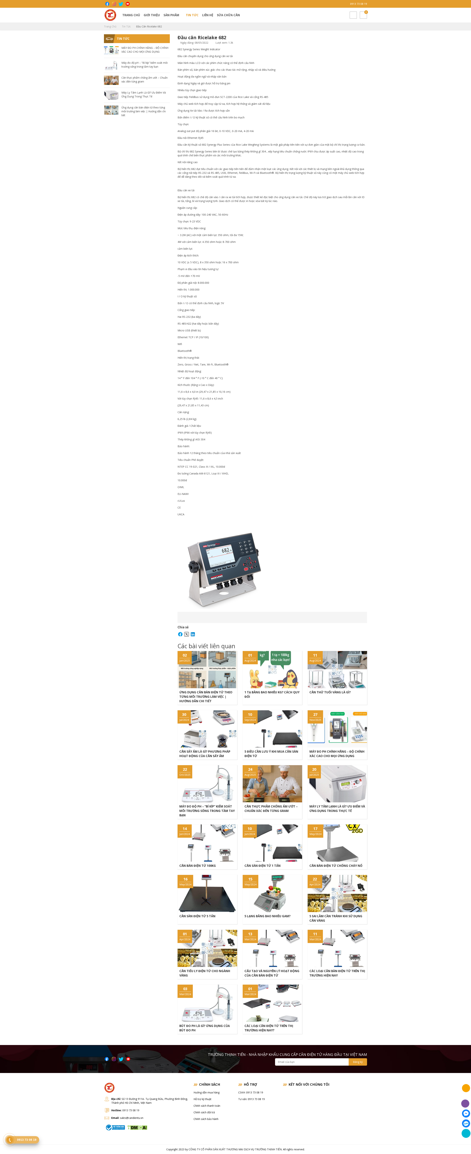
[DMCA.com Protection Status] (137, 1127)
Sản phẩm (172, 15)
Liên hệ (207, 15)
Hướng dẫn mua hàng (206, 1092)
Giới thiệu (152, 15)
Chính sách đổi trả (204, 1112)
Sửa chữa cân (228, 15)
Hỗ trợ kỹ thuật (202, 1099)
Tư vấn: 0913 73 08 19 (251, 1099)
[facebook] (107, 4)
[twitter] (121, 4)
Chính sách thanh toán (207, 1105)
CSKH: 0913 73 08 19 (250, 1092)
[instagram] (114, 4)
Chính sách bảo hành (206, 1119)
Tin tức (192, 15)
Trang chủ (131, 15)
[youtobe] (127, 4)
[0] (363, 15)
